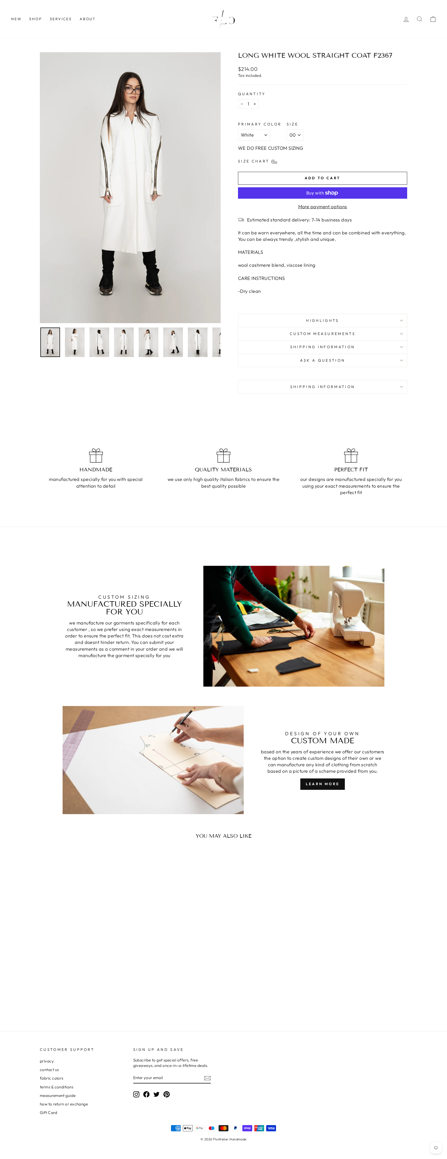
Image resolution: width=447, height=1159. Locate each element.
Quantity (252, 94)
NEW (16, 19)
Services (61, 19)
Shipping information (322, 347)
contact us (49, 1069)
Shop (35, 19)
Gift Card (48, 1112)
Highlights (322, 320)
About (88, 19)
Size (292, 124)
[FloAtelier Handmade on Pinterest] (166, 1094)
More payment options (322, 207)
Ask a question (322, 360)
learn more (322, 784)
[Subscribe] (207, 1077)
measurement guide (58, 1095)
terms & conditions (56, 1086)
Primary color (259, 124)
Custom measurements (322, 333)
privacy (47, 1061)
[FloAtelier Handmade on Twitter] (156, 1094)
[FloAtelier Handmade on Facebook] (146, 1094)
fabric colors (51, 1078)
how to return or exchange (64, 1104)
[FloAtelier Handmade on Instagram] (136, 1094)
